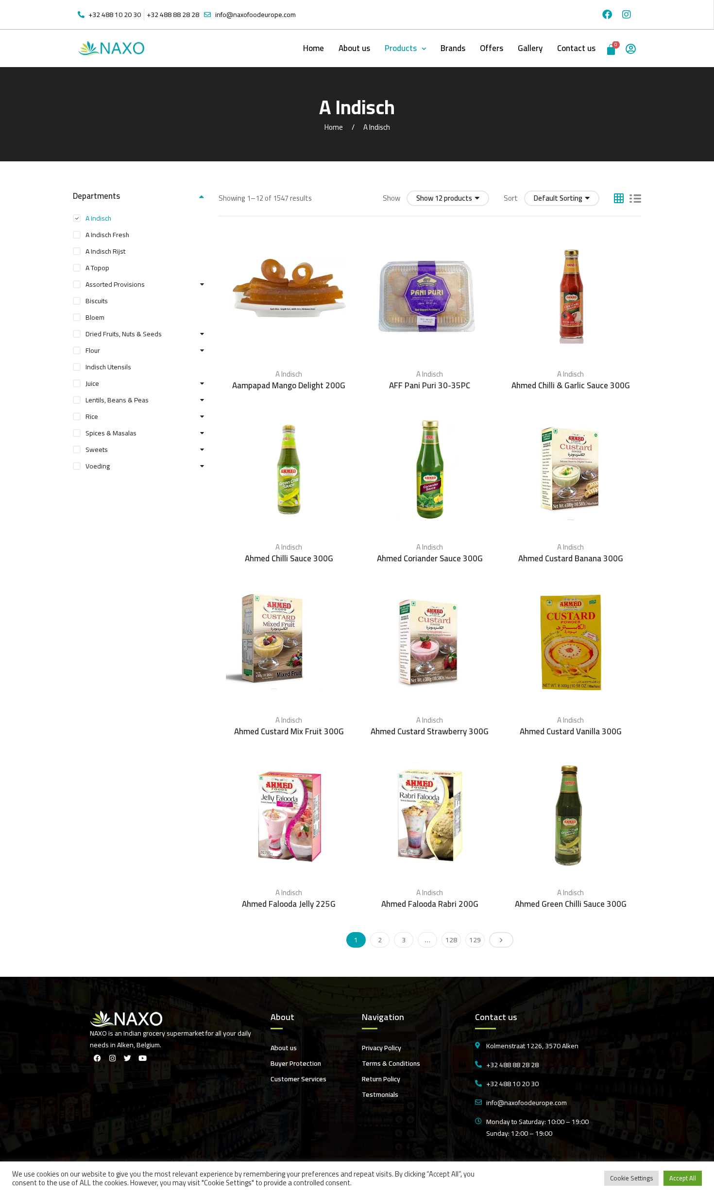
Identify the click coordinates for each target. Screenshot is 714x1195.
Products (401, 48)
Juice (92, 383)
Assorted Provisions (115, 284)
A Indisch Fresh (107, 234)
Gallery (530, 48)
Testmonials (380, 1094)
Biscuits (96, 300)
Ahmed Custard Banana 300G (570, 558)
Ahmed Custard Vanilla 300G (571, 731)
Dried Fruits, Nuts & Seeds (123, 334)
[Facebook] (607, 14)
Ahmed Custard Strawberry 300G (430, 731)
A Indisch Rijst (105, 251)
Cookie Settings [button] (631, 1178)
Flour (92, 350)
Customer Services (298, 1079)
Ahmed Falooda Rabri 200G (429, 904)
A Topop (97, 267)
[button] (405, 48)
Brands (453, 48)
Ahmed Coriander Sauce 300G (430, 558)
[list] (635, 198)
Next (501, 940)
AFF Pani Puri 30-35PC (429, 385)
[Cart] (612, 48)
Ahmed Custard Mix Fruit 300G (289, 731)
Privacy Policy (381, 1047)
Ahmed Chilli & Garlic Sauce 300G (570, 385)
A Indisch (288, 374)
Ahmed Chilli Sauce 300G (289, 558)
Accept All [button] (682, 1178)
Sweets (96, 449)
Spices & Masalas (110, 433)
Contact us (576, 48)
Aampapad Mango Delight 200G (288, 385)
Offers (491, 48)
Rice (91, 416)
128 (451, 940)
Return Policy (381, 1079)
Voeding (97, 466)
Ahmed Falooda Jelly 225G (289, 904)
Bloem (94, 317)
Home (313, 48)
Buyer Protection (296, 1063)
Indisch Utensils (108, 367)
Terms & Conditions (391, 1063)
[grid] (619, 198)
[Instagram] (626, 14)
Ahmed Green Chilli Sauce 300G (571, 904)
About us (354, 48)
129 (475, 940)
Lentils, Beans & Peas (117, 400)
